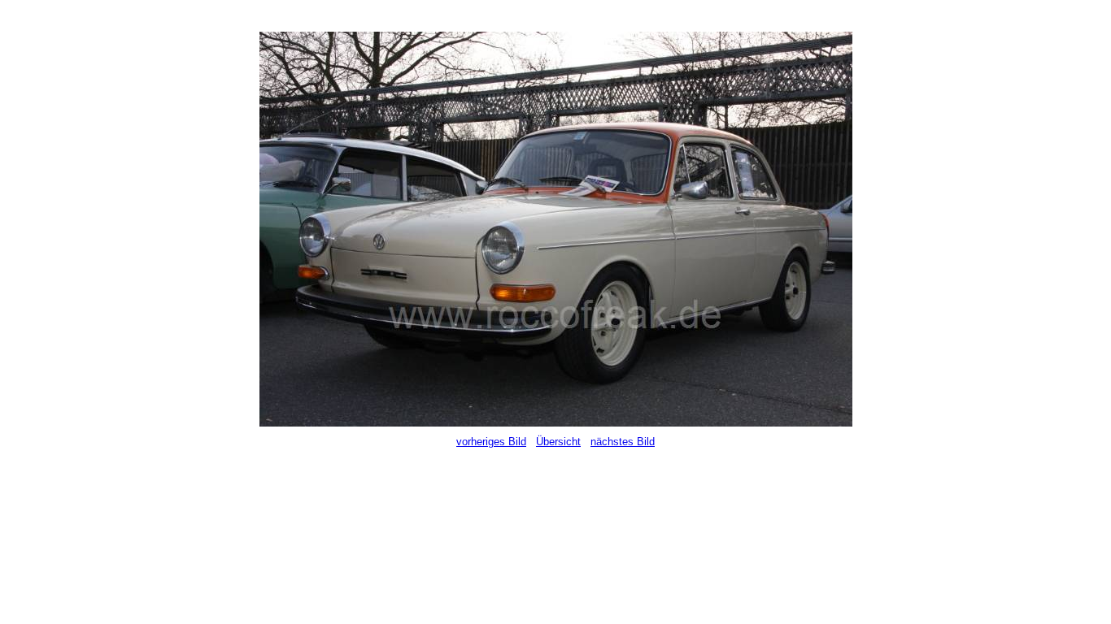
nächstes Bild (622, 442)
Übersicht (558, 442)
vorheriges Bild (491, 442)
